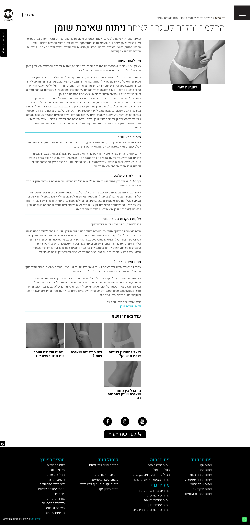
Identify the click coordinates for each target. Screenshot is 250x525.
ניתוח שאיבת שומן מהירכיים (151, 509)
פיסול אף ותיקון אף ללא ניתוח (98, 484)
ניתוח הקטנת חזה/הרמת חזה (151, 479)
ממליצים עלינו (55, 474)
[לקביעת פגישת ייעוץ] (3, 43)
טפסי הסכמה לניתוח (51, 489)
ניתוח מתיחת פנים (200, 470)
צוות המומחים (56, 498)
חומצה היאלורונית (106, 474)
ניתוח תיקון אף (202, 489)
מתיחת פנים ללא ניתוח (103, 465)
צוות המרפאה (56, 465)
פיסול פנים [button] (107, 459)
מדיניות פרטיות (55, 513)
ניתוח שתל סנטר (201, 484)
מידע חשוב (57, 470)
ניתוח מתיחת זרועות (157, 500)
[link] (107, 421)
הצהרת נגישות (55, 508)
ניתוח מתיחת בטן (159, 505)
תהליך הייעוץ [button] (52, 459)
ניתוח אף (206, 465)
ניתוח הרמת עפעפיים (198, 479)
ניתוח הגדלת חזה (159, 465)
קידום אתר (36, 519)
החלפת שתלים (160, 470)
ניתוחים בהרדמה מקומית (154, 490)
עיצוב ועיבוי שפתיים (105, 479)
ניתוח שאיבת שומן (130, 306)
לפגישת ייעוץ (187, 87)
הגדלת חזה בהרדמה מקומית (151, 474)
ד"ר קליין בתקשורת (52, 484)
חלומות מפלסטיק (53, 503)
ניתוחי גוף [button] (160, 485)
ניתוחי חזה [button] (160, 459)
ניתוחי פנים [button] (201, 459)
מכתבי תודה (57, 479)
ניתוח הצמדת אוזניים (198, 494)
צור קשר (59, 494)
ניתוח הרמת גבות (201, 474)
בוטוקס (113, 470)
